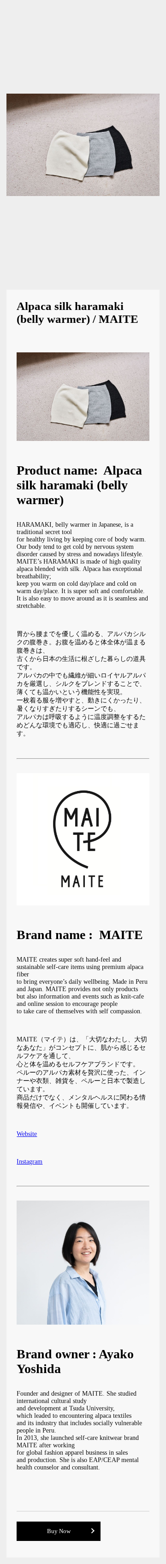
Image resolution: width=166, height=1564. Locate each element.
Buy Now (59, 1531)
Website (27, 1133)
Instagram (29, 1161)
